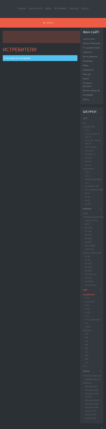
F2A (86, 341)
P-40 (87, 309)
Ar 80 (87, 260)
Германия (87, 208)
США (85, 289)
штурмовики (88, 168)
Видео (86, 78)
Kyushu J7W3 (90, 418)
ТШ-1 (87, 172)
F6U (86, 359)
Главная (21, 8)
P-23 (87, 298)
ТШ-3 (87, 175)
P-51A (87, 312)
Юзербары (87, 61)
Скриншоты (88, 69)
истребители (89, 126)
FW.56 (85, 213)
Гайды (85, 65)
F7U (86, 362)
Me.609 (88, 242)
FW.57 (87, 224)
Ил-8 (87, 193)
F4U (86, 348)
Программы (60, 8)
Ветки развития (90, 56)
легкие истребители (92, 252)
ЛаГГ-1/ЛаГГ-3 (91, 147)
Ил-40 (87, 204)
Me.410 (88, 235)
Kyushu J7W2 (90, 414)
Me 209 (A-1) (90, 274)
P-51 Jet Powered (92, 319)
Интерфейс (88, 95)
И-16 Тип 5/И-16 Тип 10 (92, 135)
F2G (86, 352)
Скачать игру (36, 8)
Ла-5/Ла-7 (89, 150)
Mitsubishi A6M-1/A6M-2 (92, 395)
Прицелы (74, 8)
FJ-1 (86, 323)
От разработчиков (91, 47)
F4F (86, 344)
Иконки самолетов (91, 90)
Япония (86, 371)
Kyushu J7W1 (90, 411)
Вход (84, 8)
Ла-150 (88, 158)
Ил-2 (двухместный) (94, 189)
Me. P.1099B (90, 245)
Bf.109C (88, 263)
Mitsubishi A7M (91, 403)
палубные (87, 330)
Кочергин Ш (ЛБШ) (93, 179)
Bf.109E (88, 267)
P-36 (87, 305)
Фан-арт (87, 74)
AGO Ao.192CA (91, 220)
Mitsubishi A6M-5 (92, 400)
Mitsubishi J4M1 (92, 407)
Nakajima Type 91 (93, 379)
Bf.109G (88, 270)
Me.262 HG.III (91, 285)
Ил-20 (87, 200)
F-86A (87, 326)
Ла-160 (88, 161)
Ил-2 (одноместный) (92, 184)
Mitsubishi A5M (91, 390)
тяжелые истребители (93, 217)
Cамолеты (87, 52)
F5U (86, 355)
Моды (48, 8)
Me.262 (88, 278)
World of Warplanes (91, 43)
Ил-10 (87, 196)
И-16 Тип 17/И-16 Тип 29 (93, 142)
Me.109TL (89, 281)
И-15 (87, 130)
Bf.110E (88, 231)
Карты (86, 99)
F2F (86, 334)
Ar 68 (87, 256)
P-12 (85, 366)
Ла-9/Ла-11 (90, 154)
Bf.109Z (88, 238)
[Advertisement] (53, 37)
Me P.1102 (89, 249)
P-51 (87, 316)
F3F (86, 337)
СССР (85, 118)
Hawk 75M (89, 301)
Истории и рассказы (87, 84)
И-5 (84, 123)
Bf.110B (88, 227)
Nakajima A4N (91, 386)
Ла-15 (87, 165)
